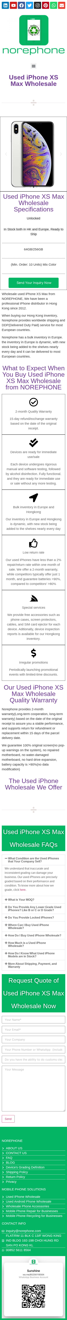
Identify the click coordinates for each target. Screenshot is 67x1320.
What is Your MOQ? (21, 899)
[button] (33, 66)
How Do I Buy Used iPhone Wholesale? (34, 935)
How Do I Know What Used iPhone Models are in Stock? (31, 955)
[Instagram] (37, 5)
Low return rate (33, 552)
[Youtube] (13, 5)
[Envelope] (61, 5)
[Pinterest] (45, 5)
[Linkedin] (5, 5)
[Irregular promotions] (33, 653)
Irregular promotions (33, 662)
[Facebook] (21, 5)
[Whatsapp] (53, 5)
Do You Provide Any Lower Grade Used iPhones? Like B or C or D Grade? (34, 909)
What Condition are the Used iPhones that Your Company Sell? (33, 860)
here (23, 889)
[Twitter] (29, 5)
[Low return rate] (33, 543)
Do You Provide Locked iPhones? (31, 917)
